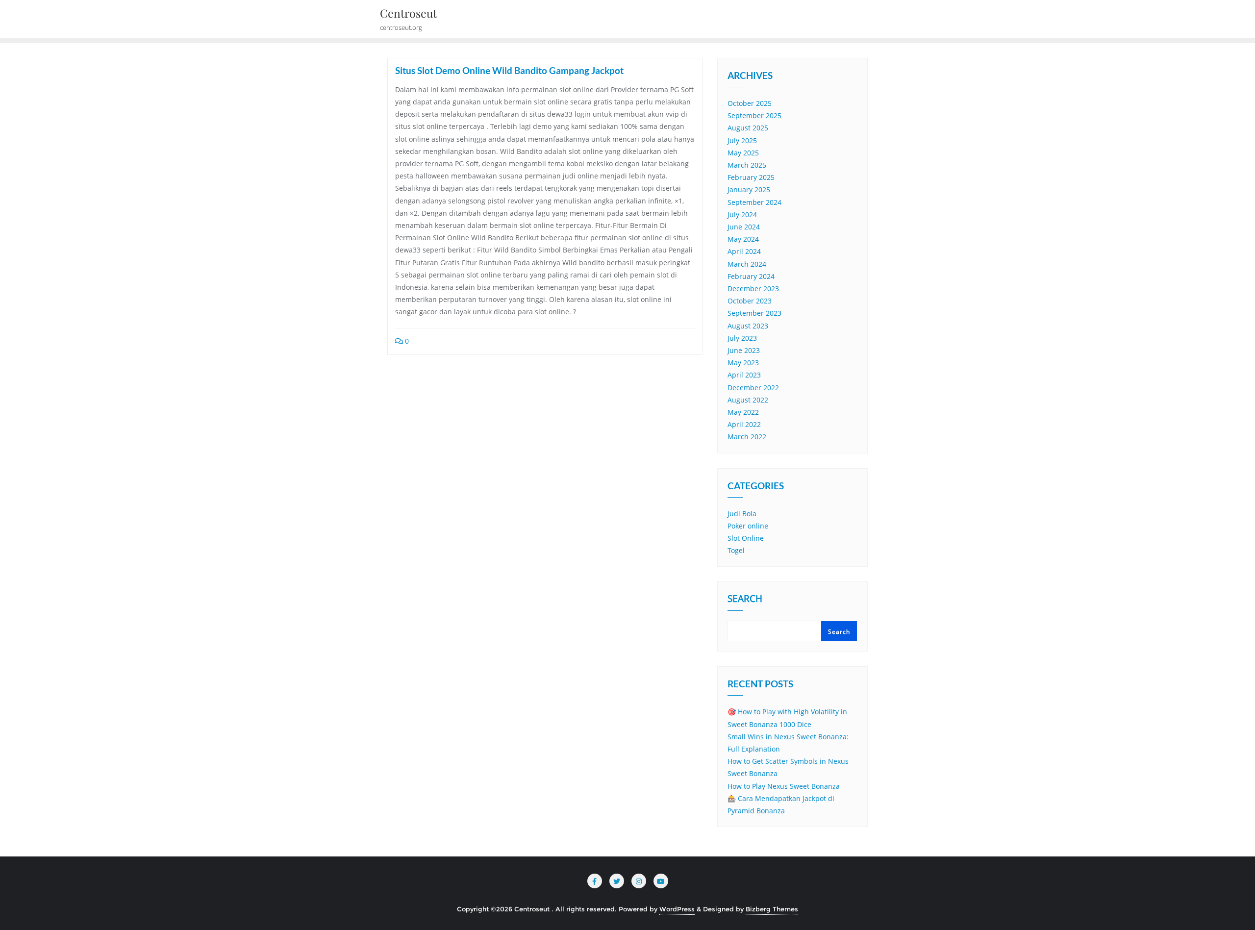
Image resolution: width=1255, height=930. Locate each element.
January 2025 (749, 189)
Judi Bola (742, 513)
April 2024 (744, 251)
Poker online (748, 525)
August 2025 (748, 127)
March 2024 (747, 264)
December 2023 (753, 288)
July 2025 (742, 140)
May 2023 (743, 362)
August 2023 (748, 325)
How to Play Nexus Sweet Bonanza (784, 786)
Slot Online (746, 538)
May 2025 (743, 152)
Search (745, 599)
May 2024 (743, 239)
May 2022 (743, 412)
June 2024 (744, 226)
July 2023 (742, 338)
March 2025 (747, 165)
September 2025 (754, 115)
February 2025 (751, 177)
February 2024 (751, 276)
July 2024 (742, 214)
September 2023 (754, 313)
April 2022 (744, 424)
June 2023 (744, 350)
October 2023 (750, 300)
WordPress (677, 909)
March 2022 (747, 436)
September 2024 (754, 202)
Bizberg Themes (772, 909)
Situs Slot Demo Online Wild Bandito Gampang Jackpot (509, 70)
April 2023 (744, 374)
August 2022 (748, 399)
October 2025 (750, 103)
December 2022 (753, 387)
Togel (736, 550)
